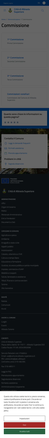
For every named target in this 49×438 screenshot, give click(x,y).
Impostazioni (24, 418)
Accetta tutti (25, 431)
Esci (24, 424)
